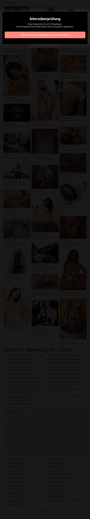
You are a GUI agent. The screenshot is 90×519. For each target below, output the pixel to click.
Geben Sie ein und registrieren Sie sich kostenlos (45, 35)
